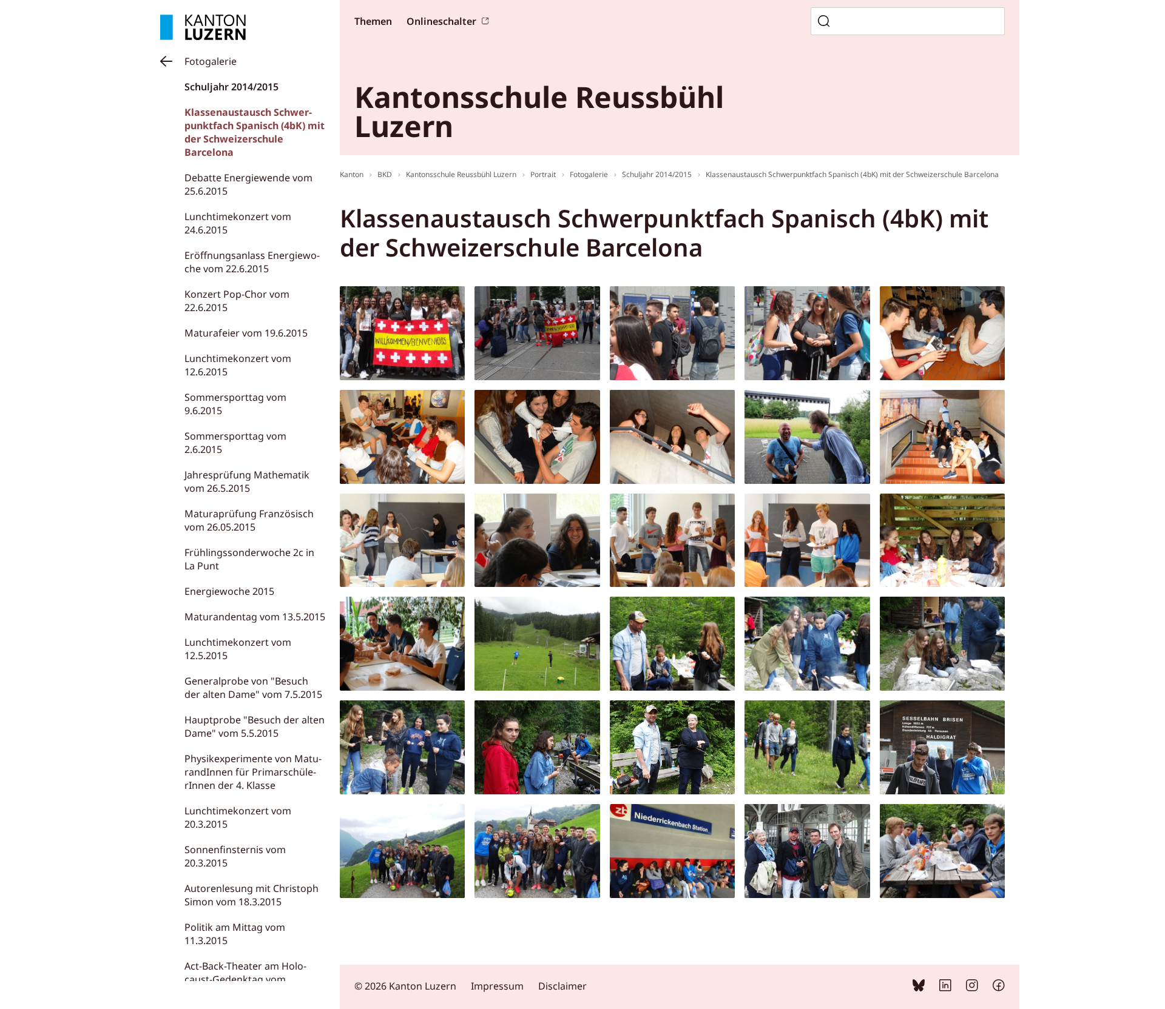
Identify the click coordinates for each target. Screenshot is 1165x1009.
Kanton (351, 174)
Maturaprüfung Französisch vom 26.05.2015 (249, 520)
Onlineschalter (441, 21)
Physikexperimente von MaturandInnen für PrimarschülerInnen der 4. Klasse (253, 772)
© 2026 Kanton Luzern (405, 986)
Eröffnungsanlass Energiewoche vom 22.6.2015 (252, 262)
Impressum (497, 986)
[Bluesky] (919, 987)
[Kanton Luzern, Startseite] (203, 27)
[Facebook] (999, 987)
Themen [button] (373, 21)
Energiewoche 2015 (229, 591)
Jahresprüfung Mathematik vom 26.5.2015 (246, 481)
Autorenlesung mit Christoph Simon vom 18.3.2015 (251, 895)
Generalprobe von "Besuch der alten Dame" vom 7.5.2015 (253, 687)
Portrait (543, 174)
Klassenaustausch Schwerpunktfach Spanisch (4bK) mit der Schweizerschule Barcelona (254, 132)
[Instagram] (972, 987)
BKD (384, 174)
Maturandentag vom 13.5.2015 (254, 616)
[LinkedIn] (945, 987)
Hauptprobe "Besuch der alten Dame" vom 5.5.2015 (254, 726)
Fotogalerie (210, 61)
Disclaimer (562, 986)
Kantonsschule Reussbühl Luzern (461, 174)
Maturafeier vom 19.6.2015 (246, 333)
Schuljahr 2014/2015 (231, 86)
